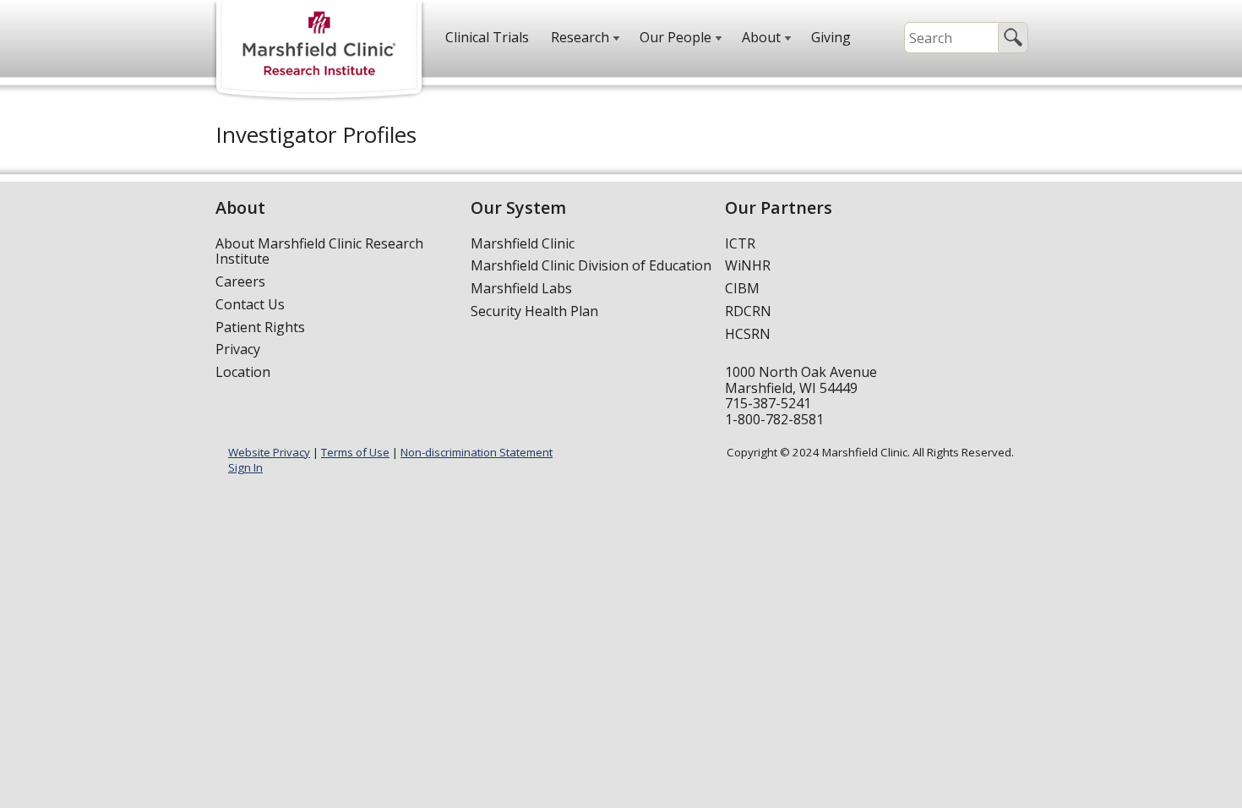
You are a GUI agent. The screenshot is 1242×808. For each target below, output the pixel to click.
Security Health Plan (534, 311)
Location (242, 372)
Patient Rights (260, 327)
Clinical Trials (487, 37)
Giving (831, 37)
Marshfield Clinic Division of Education (591, 265)
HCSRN (748, 334)
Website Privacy (269, 452)
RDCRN (748, 311)
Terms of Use (355, 452)
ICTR (740, 243)
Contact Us (250, 304)
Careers (240, 281)
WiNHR (748, 265)
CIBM (742, 288)
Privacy (237, 349)
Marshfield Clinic (523, 243)
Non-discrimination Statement (476, 452)
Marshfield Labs (521, 288)
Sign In (245, 467)
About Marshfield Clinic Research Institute (319, 251)
